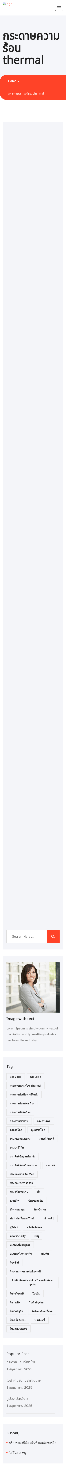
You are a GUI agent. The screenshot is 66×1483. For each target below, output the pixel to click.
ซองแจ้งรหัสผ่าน (19, 1191)
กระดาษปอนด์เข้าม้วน (21, 1362)
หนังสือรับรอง (34, 1227)
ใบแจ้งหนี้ (39, 1320)
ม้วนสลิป (49, 1218)
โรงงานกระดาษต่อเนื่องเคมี (25, 1271)
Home (13, 81)
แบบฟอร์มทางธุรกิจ (21, 1253)
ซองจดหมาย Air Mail (22, 1174)
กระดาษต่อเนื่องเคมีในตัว (24, 1094)
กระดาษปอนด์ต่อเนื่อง (22, 1103)
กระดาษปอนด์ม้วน (20, 1112)
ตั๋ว (38, 1191)
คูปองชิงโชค (38, 1130)
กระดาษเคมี (43, 1121)
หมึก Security (18, 1236)
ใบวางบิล (15, 1302)
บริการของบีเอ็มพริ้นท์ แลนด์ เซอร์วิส (32, 1442)
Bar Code (15, 1076)
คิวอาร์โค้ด (16, 1130)
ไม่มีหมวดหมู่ (17, 1452)
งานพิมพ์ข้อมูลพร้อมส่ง (22, 1156)
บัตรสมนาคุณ (17, 1209)
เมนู (36, 1236)
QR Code (35, 1076)
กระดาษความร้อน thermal (26, 93)
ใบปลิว (36, 1293)
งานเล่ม (50, 1165)
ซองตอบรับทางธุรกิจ (21, 1183)
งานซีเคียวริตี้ (46, 1138)
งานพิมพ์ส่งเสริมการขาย (23, 1165)
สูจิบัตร (14, 1227)
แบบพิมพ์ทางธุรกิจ (20, 1245)
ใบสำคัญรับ (16, 1311)
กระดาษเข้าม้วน (19, 1121)
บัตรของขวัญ (35, 1200)
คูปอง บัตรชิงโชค (18, 1399)
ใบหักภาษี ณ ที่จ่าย (42, 1311)
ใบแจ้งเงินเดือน (18, 1329)
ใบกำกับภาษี (17, 1293)
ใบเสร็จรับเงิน (17, 1320)
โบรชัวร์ (14, 1262)
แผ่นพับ (45, 1253)
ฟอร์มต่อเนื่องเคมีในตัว (22, 1218)
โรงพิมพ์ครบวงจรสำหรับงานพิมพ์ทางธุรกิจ (32, 1282)
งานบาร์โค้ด (17, 1147)
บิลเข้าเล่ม (40, 1209)
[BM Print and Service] (7, 4)
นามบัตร (15, 1200)
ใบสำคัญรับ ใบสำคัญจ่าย (23, 1380)
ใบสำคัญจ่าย (36, 1302)
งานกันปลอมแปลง (20, 1138)
